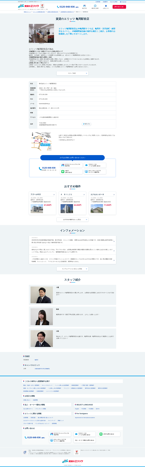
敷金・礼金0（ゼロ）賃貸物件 (31, 385)
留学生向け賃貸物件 (90, 388)
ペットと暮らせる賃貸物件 (62, 385)
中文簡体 (83, 408)
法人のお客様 (113, 1)
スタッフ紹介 (72, 73)
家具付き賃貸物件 (102, 388)
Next (53, 33)
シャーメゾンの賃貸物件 (52, 391)
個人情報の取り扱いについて (45, 417)
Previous (30, 33)
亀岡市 (36, 360)
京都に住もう (26, 400)
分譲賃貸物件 (40, 391)
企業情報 (97, 1)
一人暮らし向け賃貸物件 (54, 388)
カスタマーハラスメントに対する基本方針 (34, 420)
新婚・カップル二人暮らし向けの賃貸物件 (34, 388)
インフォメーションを (72, 268)
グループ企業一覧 (28, 423)
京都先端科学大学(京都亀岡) (42, 368)
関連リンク (61, 420)
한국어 (97, 408)
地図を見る (87, 124)
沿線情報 (35, 400)
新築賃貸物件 (75, 385)
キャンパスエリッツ (47, 385)
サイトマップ (51, 420)
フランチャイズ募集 (40, 408)
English (77, 408)
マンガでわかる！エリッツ (42, 423)
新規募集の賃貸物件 (28, 391)
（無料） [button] (119, 6)
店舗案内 (105, 1)
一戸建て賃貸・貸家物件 (87, 385)
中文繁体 (91, 408)
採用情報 (54, 423)
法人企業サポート (28, 408)
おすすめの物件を (72, 219)
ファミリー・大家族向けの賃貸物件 (73, 388)
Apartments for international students (85, 417)
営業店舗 (33, 417)
